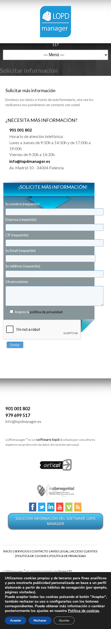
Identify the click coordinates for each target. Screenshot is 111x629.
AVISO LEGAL (59, 551)
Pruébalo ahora (20, 40)
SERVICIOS (21, 551)
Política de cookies (83, 610)
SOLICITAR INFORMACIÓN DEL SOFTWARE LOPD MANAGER (55, 521)
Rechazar (40, 620)
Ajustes (64, 620)
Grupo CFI (65, 571)
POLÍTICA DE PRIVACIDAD (68, 556)
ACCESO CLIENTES (84, 551)
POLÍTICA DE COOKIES (32, 556)
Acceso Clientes (48, 40)
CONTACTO (39, 551)
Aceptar (15, 620)
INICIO (7, 551)
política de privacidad (46, 312)
